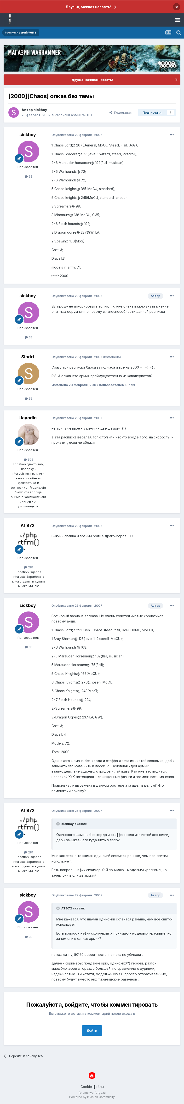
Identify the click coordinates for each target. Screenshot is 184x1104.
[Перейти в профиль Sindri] (28, 373)
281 (30, 567)
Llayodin (27, 417)
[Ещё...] (172, 135)
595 (30, 459)
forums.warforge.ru (92, 1092)
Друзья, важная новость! (88, 7)
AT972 (27, 525)
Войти (92, 1030)
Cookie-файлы (92, 1087)
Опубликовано (77, 135)
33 (30, 176)
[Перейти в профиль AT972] (28, 542)
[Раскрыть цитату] (58, 824)
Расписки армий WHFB (73, 115)
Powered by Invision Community (92, 1097)
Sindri (27, 356)
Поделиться (122, 112)
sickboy (40, 110)
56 (30, 398)
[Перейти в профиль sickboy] (13, 112)
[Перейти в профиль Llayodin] (28, 434)
